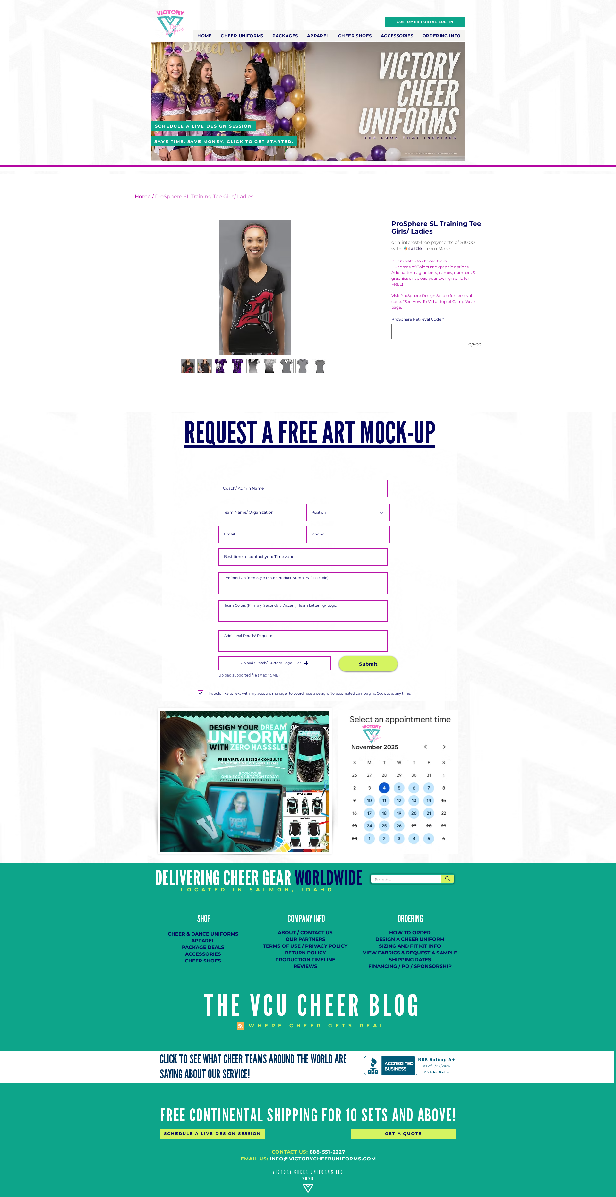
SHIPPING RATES (410, 959)
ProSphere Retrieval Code (417, 319)
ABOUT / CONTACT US (305, 932)
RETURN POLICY (305, 953)
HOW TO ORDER (410, 932)
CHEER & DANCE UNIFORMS (203, 934)
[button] (242, 35)
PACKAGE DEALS (203, 947)
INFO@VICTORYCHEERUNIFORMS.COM (323, 1159)
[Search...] (447, 879)
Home (143, 196)
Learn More (437, 249)
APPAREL (203, 940)
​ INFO (318, 919)
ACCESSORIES (203, 954)
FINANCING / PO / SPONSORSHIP (410, 966)
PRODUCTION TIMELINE (305, 959)
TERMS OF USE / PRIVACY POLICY (305, 946)
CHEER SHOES (203, 961)
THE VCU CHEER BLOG (312, 1005)
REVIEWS (305, 966)
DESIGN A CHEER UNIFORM (409, 939)
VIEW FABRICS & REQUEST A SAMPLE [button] (410, 953)
